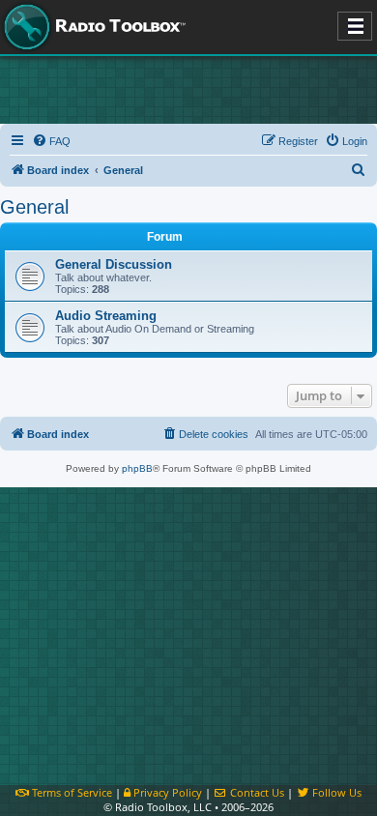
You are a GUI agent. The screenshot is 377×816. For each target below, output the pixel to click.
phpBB (137, 468)
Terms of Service (70, 792)
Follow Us (335, 792)
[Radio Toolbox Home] (92, 27)
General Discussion (113, 264)
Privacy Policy (166, 792)
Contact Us (255, 792)
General (34, 207)
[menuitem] (51, 141)
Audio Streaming (106, 315)
